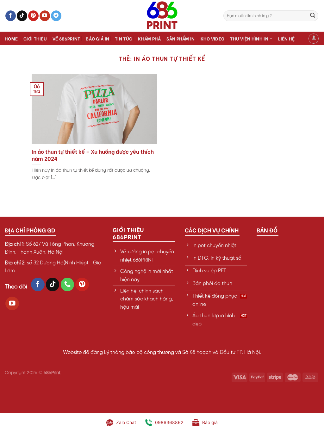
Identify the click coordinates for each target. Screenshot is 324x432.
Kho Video (213, 38)
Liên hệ (286, 38)
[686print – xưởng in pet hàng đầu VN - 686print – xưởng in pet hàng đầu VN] (162, 16)
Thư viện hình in (249, 38)
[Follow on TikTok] (22, 15)
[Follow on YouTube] (45, 15)
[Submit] (312, 15)
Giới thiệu (35, 38)
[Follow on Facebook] (10, 15)
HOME (11, 38)
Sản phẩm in (180, 38)
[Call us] (67, 284)
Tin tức (123, 38)
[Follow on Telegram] (56, 15)
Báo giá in (97, 38)
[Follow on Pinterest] (33, 15)
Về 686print (66, 38)
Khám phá (149, 38)
